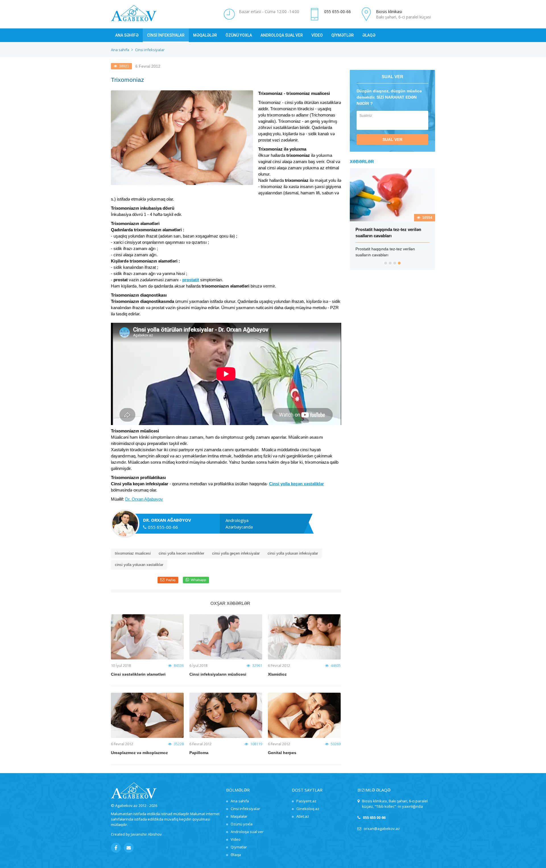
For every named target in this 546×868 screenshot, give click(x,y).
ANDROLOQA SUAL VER (281, 35)
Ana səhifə (120, 49)
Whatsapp (198, 580)
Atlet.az (302, 816)
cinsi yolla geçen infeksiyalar (236, 553)
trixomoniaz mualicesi (133, 553)
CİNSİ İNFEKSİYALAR (166, 35)
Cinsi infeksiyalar (245, 808)
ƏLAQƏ (368, 35)
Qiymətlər (239, 847)
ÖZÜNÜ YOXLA (239, 35)
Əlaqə (236, 854)
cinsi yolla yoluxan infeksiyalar (293, 553)
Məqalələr (239, 816)
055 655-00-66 (337, 11)
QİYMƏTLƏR (342, 35)
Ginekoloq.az (307, 808)
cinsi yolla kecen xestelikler (181, 553)
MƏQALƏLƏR (205, 35)
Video (236, 839)
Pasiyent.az (306, 801)
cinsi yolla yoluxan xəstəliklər (139, 565)
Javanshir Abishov (146, 834)
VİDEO (317, 35)
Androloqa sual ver (247, 831)
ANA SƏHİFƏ (126, 35)
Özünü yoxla (242, 824)
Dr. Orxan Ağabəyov (144, 499)
